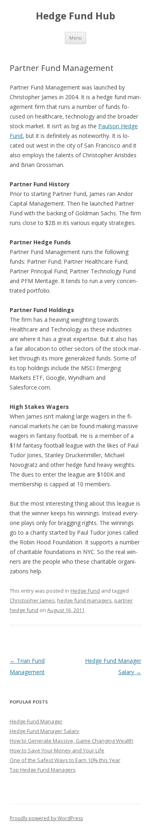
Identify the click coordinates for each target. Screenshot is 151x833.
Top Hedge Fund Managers (43, 769)
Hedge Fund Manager (36, 721)
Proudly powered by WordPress (46, 818)
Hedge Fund (85, 590)
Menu (75, 38)
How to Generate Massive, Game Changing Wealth (71, 740)
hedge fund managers (84, 600)
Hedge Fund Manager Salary (44, 731)
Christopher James (32, 600)
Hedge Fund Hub (75, 16)
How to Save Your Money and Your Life (57, 750)
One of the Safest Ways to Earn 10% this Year (65, 760)
